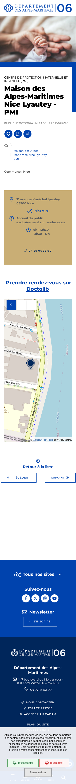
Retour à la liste (38, 466)
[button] (38, 39)
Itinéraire (41, 211)
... (15, 145)
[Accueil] (6, 145)
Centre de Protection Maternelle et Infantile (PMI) (36, 79)
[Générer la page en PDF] (18, 134)
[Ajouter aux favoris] (8, 134)
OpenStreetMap (43, 439)
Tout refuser (56, 762)
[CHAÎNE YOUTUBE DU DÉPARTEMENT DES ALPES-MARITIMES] (54, 598)
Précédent (20, 477)
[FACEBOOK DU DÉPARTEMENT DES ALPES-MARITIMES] (26, 598)
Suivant (58, 477)
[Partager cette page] (27, 134)
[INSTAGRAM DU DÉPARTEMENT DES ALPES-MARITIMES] (45, 598)
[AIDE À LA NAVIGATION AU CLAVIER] (11, 305)
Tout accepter (25, 762)
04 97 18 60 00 (41, 690)
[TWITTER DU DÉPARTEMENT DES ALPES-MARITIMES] (35, 598)
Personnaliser (38, 772)
